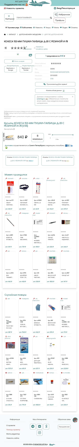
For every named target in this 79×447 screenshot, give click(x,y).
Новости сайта (12, 438)
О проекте (10, 425)
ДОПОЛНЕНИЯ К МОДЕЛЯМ (30, 34)
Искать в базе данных (54, 90)
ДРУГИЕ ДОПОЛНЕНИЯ (53, 34)
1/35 (51, 79)
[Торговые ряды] (75, 420)
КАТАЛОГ (12, 34)
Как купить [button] (8, 129)
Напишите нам (64, 427)
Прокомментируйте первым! (56, 84)
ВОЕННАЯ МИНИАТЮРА (59, 72)
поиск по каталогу (24, 18)
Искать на (22, 159)
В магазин (38, 137)
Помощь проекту (13, 430)
